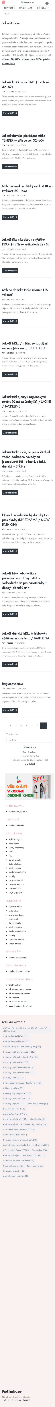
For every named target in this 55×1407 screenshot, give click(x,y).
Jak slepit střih (14, 997)
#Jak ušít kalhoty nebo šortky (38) (16, 1145)
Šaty (10, 855)
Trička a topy (14, 843)
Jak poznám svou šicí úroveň (20, 989)
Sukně (11, 851)
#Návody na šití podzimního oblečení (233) (20, 1057)
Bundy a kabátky (15, 927)
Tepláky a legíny (15, 839)
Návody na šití (25, 8)
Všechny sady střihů (16, 825)
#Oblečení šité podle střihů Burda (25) (18, 1160)
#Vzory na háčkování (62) (37, 1103)
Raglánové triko (12, 684)
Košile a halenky (15, 864)
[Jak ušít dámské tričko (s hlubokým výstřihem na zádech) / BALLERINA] (27, 626)
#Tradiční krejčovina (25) (13, 1166)
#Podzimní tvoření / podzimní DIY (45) (19, 1129)
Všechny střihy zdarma (18, 811)
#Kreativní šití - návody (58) (14, 1108)
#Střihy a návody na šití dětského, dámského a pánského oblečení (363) (26, 1029)
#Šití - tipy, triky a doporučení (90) (17, 1093)
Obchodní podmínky (12, 1400)
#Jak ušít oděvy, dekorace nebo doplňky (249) (22, 1046)
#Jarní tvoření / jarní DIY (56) (15, 1114)
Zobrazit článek (10, 113)
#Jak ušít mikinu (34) (11, 1155)
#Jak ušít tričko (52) (37, 1119)
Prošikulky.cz (11, 1391)
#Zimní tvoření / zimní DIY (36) (16, 1150)
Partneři (26, 1400)
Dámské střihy (14, 833)
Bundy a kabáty (15, 868)
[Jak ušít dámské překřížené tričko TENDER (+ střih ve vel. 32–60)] (27, 128)
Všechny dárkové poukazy (19, 971)
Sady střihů (12, 819)
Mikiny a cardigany (16, 847)
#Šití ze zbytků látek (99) (13, 1088)
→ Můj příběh (29, 764)
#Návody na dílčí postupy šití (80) (16, 1098)
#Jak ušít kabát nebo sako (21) (15, 1176)
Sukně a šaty (14, 919)
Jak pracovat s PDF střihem (19, 993)
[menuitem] (5, 14)
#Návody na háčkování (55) (15, 1119)
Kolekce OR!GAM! (16, 884)
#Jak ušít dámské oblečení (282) (16, 1041)
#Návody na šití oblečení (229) (15, 1062)
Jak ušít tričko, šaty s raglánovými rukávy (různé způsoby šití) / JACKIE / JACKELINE (26, 401)
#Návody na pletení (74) (13, 1103)
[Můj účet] (51, 3)
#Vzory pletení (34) (40, 1150)
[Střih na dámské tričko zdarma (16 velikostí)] (27, 283)
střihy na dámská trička (32, 59)
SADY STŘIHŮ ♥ (15, 893)
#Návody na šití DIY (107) (13, 1077)
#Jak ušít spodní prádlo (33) (34, 1155)
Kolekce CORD (15, 888)
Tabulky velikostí (15, 985)
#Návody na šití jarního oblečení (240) (19, 1052)
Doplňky (12, 876)
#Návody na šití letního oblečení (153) (18, 1072)
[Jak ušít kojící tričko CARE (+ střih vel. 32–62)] (27, 75)
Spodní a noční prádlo (17, 872)
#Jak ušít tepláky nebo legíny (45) (34, 1124)
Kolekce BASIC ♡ (16, 880)
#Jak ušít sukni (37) (41, 1145)
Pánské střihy (13, 951)
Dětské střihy (13, 900)
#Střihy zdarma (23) (35, 1166)
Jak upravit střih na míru (18, 1001)
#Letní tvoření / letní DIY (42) (15, 1134)
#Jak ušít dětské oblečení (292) (15, 1036)
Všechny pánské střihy (17, 957)
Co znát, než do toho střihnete (21, 1006)
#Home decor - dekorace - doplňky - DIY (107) (22, 1083)
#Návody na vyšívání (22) (13, 1171)
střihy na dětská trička (11, 59)
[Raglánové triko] (27, 677)
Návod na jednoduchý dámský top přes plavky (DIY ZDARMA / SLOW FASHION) (26, 520)
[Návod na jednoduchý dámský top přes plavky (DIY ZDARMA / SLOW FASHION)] (27, 507)
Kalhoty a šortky (15, 860)
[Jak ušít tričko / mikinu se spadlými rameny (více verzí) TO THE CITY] (27, 335)
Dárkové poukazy (16, 965)
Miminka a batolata (16, 939)
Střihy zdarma (43, 8)
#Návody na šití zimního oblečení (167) (19, 1067)
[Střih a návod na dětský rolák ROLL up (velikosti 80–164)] (27, 179)
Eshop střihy (9, 8)
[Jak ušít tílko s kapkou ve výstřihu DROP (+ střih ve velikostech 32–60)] (27, 231)
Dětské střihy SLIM (16, 943)
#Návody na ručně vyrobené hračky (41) (20, 1140)
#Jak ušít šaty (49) (10, 1124)
